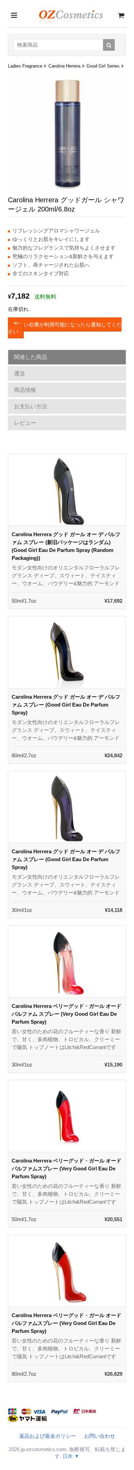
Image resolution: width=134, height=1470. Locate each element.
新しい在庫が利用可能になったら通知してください (65, 328)
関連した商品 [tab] (30, 357)
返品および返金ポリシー (47, 1436)
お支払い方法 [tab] (30, 406)
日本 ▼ (71, 1456)
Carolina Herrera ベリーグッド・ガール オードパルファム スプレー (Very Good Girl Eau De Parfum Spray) (66, 1014)
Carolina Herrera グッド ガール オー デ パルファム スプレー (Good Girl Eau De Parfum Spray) (66, 704)
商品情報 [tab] (25, 390)
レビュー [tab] (25, 423)
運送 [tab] (19, 373)
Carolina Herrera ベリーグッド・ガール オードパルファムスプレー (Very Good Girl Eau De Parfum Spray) (66, 1168)
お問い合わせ (99, 1436)
